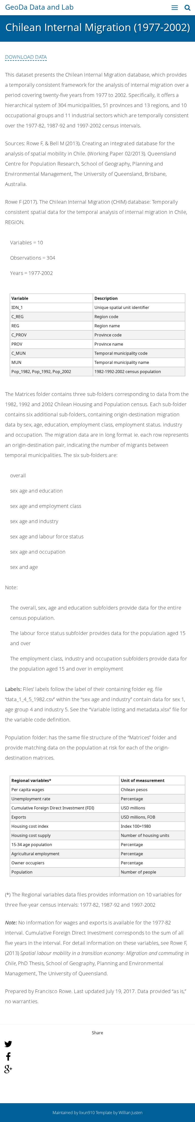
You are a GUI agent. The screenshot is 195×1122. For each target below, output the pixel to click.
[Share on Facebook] (97, 1056)
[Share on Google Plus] (97, 1069)
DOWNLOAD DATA (26, 56)
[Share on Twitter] (97, 1044)
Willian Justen (130, 1112)
